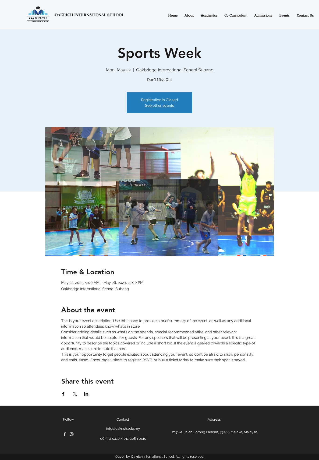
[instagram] (71, 434)
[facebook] (64, 434)
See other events (159, 105)
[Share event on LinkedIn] (86, 394)
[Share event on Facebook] (63, 394)
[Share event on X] (75, 394)
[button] (236, 15)
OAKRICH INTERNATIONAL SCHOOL (89, 14)
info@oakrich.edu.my (123, 428)
